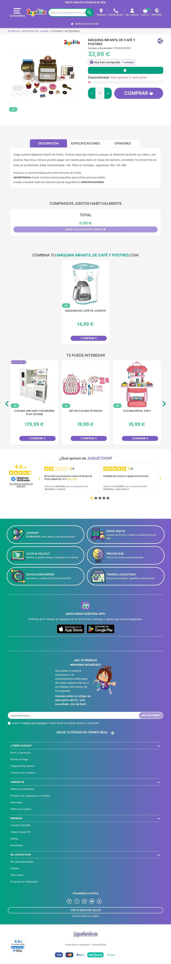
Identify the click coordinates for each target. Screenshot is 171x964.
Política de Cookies (20, 809)
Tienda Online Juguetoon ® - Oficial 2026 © (85, 944)
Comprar (136, 93)
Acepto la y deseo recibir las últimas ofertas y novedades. (55, 723)
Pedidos (14, 868)
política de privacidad (35, 723)
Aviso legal (16, 802)
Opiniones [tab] (122, 143)
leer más (72, 479)
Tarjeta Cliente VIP (20, 832)
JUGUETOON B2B (20, 825)
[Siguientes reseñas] (160, 478)
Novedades (16, 845)
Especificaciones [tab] (85, 143)
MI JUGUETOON (20, 855)
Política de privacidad (22, 789)
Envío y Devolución (20, 752)
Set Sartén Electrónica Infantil (137, 412)
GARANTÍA (17, 782)
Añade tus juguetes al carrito (85, 229)
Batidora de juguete (86, 411)
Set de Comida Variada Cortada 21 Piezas (34, 412)
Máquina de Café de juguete (85, 311)
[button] (160, 41)
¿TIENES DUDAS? (21, 746)
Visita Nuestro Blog (85, 910)
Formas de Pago (19, 759)
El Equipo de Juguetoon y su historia (30, 795)
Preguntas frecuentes (22, 766)
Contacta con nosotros (22, 772)
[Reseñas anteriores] (39, 478)
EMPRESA (16, 818)
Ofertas (14, 838)
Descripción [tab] (48, 143)
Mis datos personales (21, 861)
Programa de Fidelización (24, 881)
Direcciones (16, 875)
